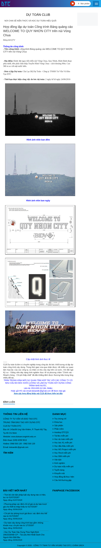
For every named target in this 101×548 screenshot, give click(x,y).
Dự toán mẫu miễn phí (64, 466)
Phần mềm (59, 429)
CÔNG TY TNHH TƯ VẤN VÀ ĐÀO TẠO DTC (52, 545)
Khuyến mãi (59, 473)
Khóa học (58, 422)
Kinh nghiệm (59, 463)
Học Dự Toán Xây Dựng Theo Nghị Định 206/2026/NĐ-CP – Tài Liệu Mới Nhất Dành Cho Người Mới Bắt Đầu (23, 534)
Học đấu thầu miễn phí (64, 446)
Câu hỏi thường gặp (62, 480)
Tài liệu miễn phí (61, 436)
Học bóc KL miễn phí (63, 442)
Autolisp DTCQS (61, 432)
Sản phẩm (58, 425)
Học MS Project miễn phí (65, 449)
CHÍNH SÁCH (78, 545)
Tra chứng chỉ (60, 419)
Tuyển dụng (59, 470)
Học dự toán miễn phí (63, 439)
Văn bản (57, 460)
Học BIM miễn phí (62, 456)
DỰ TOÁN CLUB (38, 14)
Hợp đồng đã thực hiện (64, 477)
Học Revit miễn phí (62, 453)
